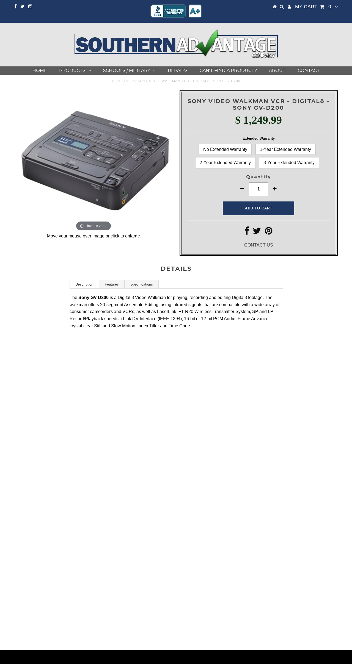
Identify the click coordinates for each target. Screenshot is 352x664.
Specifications (141, 284)
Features (112, 284)
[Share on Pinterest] (268, 232)
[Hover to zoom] (94, 161)
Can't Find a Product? (228, 70)
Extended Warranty (259, 138)
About (277, 70)
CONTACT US (258, 245)
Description (84, 284)
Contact (309, 70)
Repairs (178, 70)
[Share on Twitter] (257, 232)
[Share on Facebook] (247, 232)
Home (39, 70)
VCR (130, 81)
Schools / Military (126, 70)
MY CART (313, 6)
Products (72, 70)
